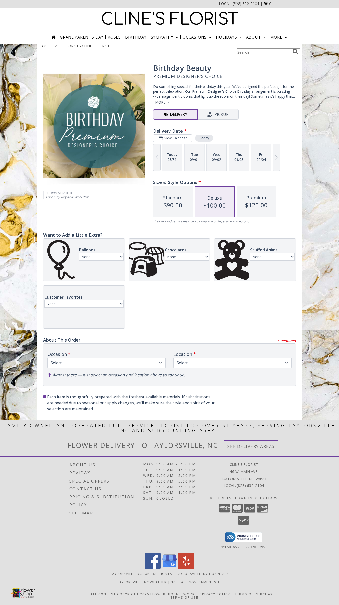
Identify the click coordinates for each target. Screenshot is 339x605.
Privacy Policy (215, 594)
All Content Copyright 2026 (120, 594)
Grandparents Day (81, 37)
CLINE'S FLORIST (169, 19)
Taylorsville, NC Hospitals (202, 573)
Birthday (135, 37)
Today (204, 138)
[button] (267, 3)
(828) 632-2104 (246, 3)
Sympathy (162, 37)
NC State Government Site (196, 582)
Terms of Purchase (255, 594)
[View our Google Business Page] (169, 567)
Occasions (195, 37)
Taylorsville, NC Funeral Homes (141, 573)
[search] (295, 52)
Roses (114, 37)
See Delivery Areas (251, 446)
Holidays (226, 37)
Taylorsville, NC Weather (142, 582)
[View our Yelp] (186, 567)
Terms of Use (184, 597)
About (253, 37)
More (276, 37)
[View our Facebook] (153, 567)
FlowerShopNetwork (172, 594)
